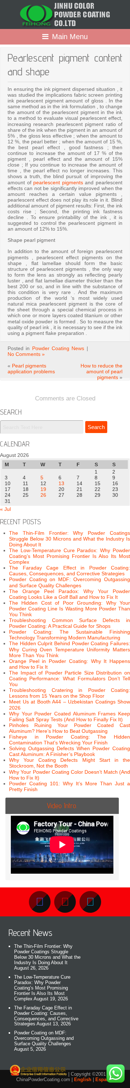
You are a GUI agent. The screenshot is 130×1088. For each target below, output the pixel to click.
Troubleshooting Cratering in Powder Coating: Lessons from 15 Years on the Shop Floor (69, 693)
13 (61, 483)
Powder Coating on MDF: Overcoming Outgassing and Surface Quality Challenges (69, 582)
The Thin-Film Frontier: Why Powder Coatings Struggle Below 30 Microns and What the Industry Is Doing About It (69, 538)
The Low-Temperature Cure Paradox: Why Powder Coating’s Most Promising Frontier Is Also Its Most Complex (69, 556)
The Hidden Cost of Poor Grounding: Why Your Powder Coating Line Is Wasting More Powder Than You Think (69, 608)
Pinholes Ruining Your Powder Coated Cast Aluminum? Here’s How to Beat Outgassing (69, 728)
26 (43, 495)
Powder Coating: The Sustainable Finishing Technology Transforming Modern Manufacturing (69, 634)
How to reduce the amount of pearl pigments (101, 371)
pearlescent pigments (58, 182)
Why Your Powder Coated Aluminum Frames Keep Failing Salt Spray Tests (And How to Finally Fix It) (69, 716)
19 (43, 489)
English (82, 1079)
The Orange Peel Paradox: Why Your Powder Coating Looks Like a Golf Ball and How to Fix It (69, 594)
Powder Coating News (58, 348)
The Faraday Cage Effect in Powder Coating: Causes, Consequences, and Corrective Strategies (69, 570)
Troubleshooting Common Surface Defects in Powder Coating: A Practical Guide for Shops (69, 623)
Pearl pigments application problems (31, 368)
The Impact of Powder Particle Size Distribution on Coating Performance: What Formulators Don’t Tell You (69, 678)
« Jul (5, 509)
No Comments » (26, 354)
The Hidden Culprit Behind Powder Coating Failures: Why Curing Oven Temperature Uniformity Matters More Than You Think (69, 649)
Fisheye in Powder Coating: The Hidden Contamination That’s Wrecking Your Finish (69, 739)
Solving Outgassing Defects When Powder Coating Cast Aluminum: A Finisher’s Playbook (69, 751)
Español (104, 1079)
